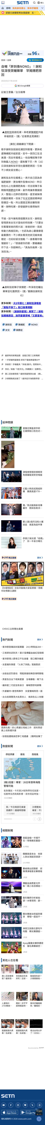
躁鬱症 (12, 190)
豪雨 (22, 754)
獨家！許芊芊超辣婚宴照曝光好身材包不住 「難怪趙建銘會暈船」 (21, 1004)
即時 (8, 8)
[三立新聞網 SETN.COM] (2, 8)
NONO (14, 161)
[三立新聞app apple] (9, 1112)
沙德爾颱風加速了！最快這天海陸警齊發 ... (24, 378)
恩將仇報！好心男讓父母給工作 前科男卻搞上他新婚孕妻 (21, 729)
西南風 (35, 754)
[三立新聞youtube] (3, 1105)
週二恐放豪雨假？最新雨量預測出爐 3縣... (23, 373)
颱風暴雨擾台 (18, 8)
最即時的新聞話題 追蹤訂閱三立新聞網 (22, 355)
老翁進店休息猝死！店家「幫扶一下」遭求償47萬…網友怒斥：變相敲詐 (22, 977)
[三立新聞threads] (39, 1105)
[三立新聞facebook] (11, 1105)
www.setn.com (24, 1118)
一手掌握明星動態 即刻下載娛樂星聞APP (22, 359)
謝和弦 (8, 132)
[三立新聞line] (25, 1105)
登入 (42, 2)
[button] (34, 3)
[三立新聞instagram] (18, 1105)
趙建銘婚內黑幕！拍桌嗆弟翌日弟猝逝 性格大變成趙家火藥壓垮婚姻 (7, 1031)
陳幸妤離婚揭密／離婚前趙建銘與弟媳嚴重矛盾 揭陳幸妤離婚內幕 (36, 1004)
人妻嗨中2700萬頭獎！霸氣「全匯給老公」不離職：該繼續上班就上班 (7, 1004)
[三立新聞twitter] (32, 1105)
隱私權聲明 (6, 1118)
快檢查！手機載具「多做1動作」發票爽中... (23, 364)
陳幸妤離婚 (32, 8)
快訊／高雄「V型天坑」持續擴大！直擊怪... (23, 369)
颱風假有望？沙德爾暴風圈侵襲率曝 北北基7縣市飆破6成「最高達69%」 (36, 977)
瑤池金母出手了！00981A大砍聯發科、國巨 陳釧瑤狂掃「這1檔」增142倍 (36, 1031)
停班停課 (10, 754)
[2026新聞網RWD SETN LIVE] (3, 2)
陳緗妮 (34, 132)
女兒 (27, 198)
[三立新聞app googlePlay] (28, 1112)
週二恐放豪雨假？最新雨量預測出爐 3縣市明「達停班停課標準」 (7, 977)
